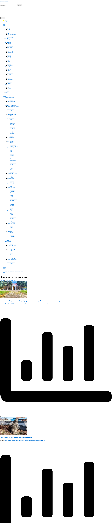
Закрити (3, 18)
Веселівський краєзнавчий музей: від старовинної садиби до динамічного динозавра (30, 301)
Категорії (4, 25)
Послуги (4, 268)
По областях (5, 96)
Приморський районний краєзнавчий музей (16, 437)
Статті (4, 264)
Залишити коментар (39, 303)
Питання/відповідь (6, 266)
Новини (4, 267)
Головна (4, 24)
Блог (3, 273)
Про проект (5, 272)
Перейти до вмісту (4, 1)
